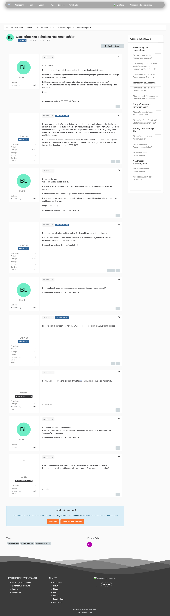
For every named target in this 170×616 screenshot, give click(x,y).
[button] (120, 5)
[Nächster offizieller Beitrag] (118, 161)
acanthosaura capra (43, 543)
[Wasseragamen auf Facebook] (104, 584)
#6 (118, 317)
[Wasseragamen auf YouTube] (109, 584)
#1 (118, 57)
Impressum (16, 592)
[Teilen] (122, 46)
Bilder (13, 161)
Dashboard (57, 582)
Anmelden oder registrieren (141, 5)
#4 (118, 224)
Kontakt (15, 589)
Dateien (13, 158)
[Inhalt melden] (118, 106)
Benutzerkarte (58, 599)
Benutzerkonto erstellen (72, 521)
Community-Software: (85, 609)
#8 (118, 419)
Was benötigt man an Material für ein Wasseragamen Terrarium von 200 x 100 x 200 (145, 66)
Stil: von (85, 612)
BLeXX (33, 40)
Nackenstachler (27, 543)
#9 (118, 457)
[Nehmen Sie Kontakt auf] (98, 584)
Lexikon (56, 596)
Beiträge (14, 82)
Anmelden (53, 521)
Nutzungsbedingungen (21, 582)
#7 (118, 372)
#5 (118, 279)
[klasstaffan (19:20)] (89, 544)
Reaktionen (15, 144)
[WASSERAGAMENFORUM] (9, 4)
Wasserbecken (13, 543)
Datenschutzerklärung (21, 586)
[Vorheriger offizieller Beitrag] (113, 270)
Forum (56, 586)
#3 (118, 170)
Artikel (13, 147)
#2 (118, 115)
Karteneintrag (16, 155)
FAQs (55, 592)
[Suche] (158, 5)
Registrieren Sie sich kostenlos (69, 515)
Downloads (57, 602)
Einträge (14, 153)
